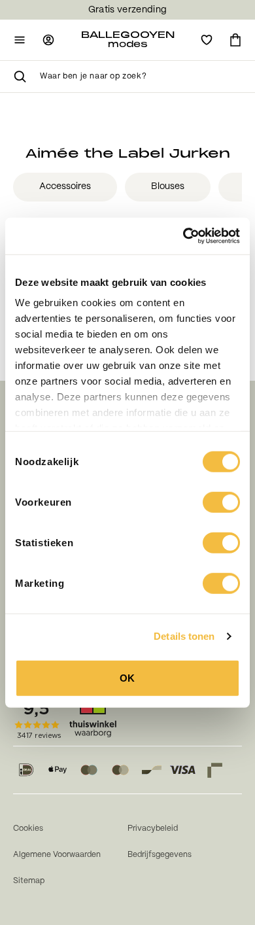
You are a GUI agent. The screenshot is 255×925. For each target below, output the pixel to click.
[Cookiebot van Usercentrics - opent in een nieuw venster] (183, 236)
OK (127, 677)
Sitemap (28, 880)
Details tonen (184, 636)
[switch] (221, 501)
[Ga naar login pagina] (48, 39)
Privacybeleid (153, 828)
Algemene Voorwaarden (57, 854)
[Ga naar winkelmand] (235, 39)
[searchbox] (141, 76)
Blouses (167, 186)
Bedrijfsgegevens (160, 854)
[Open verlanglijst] (206, 39)
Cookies (28, 828)
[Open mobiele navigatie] (19, 39)
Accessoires (65, 186)
